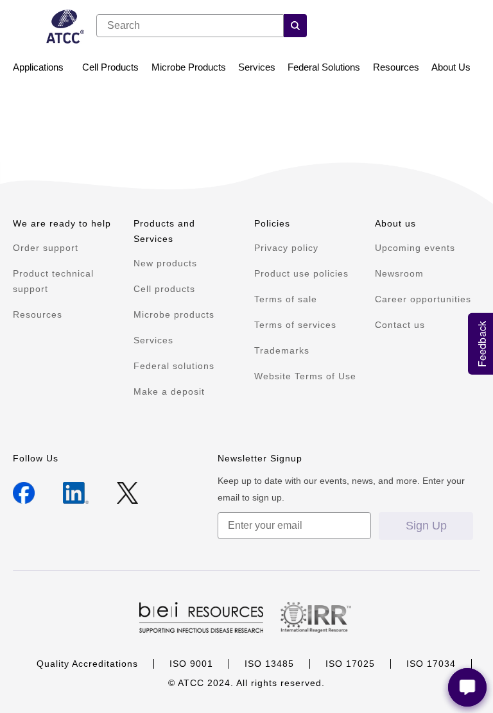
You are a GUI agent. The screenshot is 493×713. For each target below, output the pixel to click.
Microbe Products (188, 67)
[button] (295, 25)
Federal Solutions (324, 67)
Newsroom (399, 273)
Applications (38, 67)
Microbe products (174, 314)
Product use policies (301, 273)
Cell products (164, 289)
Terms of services (295, 325)
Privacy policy (286, 248)
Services (256, 67)
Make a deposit (169, 391)
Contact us (400, 325)
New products (165, 263)
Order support (45, 248)
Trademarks (281, 350)
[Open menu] (20, 28)
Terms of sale (285, 299)
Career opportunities (423, 299)
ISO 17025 (350, 663)
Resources (396, 67)
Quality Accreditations (87, 663)
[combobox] (190, 25)
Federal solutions (174, 366)
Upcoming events (415, 248)
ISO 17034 (431, 663)
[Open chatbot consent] (467, 687)
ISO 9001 (191, 663)
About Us (451, 67)
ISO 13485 (269, 663)
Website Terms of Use (305, 376)
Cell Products (110, 67)
